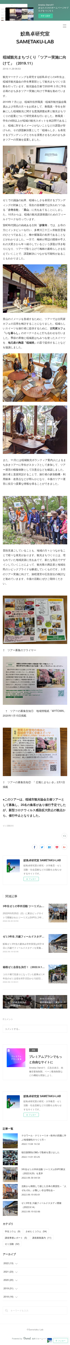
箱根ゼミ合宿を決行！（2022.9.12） (24, 967)
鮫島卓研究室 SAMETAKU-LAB (35, 38)
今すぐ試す (45, 15)
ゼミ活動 (12, 1243)
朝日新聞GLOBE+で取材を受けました (40, 1152)
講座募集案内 (41, 1237)
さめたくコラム (36, 1231)
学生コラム (12, 1231)
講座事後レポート (16, 1237)
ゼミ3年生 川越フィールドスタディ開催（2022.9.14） (35, 936)
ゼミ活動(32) (8, 825)
